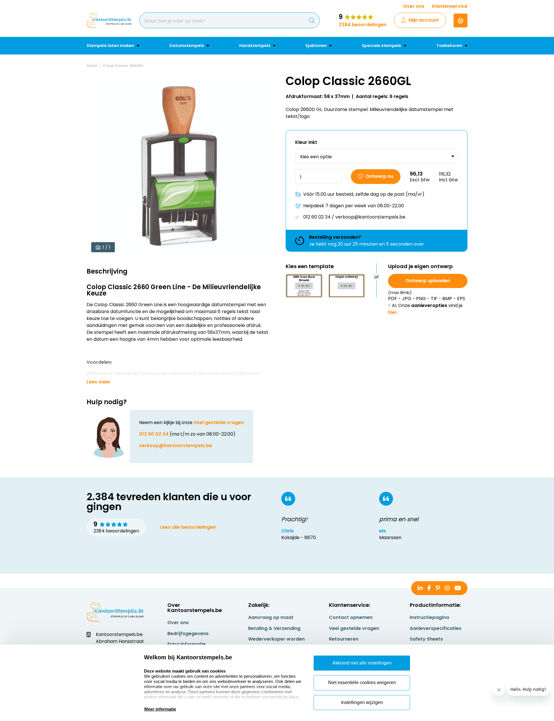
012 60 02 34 (154, 434)
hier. (393, 312)
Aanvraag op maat (270, 617)
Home (92, 65)
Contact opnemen (351, 617)
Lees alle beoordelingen (188, 527)
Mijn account (424, 20)
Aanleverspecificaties (435, 628)
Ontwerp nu (379, 176)
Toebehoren (449, 45)
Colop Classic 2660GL (123, 65)
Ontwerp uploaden (428, 280)
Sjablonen (316, 45)
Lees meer (99, 382)
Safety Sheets (426, 639)
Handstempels (255, 45)
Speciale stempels (382, 45)
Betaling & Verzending (274, 628)
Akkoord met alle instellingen (362, 662)
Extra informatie (186, 644)
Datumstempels (187, 45)
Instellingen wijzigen (362, 702)
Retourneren (343, 639)
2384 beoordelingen (362, 24)
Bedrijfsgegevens (188, 633)
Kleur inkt (306, 142)
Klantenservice (449, 6)
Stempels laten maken (111, 45)
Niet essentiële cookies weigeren (362, 682)
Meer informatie (160, 709)
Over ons (413, 6)
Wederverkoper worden (276, 639)
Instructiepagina (429, 617)
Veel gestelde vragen (219, 422)
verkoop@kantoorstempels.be (175, 445)
